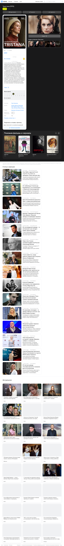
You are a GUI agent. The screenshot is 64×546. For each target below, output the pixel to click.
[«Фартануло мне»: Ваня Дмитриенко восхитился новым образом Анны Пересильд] (12, 433)
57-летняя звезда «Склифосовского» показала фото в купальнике (31, 367)
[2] (7, 95)
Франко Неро (17, 106)
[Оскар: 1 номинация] (24, 59)
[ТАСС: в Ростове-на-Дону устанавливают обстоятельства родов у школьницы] (32, 513)
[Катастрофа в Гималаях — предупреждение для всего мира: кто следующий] (52, 533)
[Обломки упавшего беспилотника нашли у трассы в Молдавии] (12, 453)
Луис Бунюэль (14, 103)
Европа (34, 154)
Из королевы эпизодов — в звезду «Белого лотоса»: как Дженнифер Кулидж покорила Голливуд (31, 311)
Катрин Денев (14, 105)
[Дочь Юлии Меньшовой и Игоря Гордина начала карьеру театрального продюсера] (32, 453)
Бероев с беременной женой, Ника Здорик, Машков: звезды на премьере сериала (32, 215)
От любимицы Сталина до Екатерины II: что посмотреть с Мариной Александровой (31, 187)
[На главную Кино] (5, 1)
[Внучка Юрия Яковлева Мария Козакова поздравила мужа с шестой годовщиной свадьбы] (52, 413)
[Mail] (2, 1)
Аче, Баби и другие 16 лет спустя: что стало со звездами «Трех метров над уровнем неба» (31, 173)
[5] (13, 95)
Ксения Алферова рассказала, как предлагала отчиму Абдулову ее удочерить (31, 284)
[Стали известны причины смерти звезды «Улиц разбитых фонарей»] (32, 473)
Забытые (6, 154)
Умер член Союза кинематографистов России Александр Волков (31, 242)
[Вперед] (59, 133)
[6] (15, 95)
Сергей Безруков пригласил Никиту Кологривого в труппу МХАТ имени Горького (32, 353)
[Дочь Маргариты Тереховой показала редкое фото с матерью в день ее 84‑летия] (32, 393)
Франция (13, 110)
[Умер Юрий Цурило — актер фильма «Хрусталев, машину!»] (12, 473)
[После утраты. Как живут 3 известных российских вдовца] (52, 433)
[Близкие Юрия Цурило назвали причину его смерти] (32, 493)
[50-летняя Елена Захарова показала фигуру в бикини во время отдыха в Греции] (52, 513)
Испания (18, 110)
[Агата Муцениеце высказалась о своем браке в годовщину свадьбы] (12, 493)
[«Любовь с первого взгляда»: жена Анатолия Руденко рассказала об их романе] (12, 393)
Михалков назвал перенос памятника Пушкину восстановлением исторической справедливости (31, 325)
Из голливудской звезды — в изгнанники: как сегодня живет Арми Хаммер (31, 229)
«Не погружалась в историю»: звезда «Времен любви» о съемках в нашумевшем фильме (31, 339)
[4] (11, 95)
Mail (2, 545)
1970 (4, 50)
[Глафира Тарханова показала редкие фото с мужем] (52, 393)
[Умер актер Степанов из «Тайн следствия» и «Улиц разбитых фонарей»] (52, 453)
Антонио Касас (17, 108)
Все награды (7, 58)
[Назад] (56, 133)
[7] (17, 95)
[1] (5, 95)
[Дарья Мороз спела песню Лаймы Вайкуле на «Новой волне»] (12, 513)
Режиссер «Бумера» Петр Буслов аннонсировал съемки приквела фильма (30, 298)
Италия (22, 110)
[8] (19, 95)
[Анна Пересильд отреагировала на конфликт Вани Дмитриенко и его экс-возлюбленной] (12, 533)
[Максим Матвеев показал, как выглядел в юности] (32, 433)
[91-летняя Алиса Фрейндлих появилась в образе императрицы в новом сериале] (52, 473)
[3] (9, 95)
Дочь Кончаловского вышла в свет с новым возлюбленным (31, 200)
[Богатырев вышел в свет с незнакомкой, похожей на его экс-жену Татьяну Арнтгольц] (12, 413)
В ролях (5, 105)
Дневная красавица (51, 154)
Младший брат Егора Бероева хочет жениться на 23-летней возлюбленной (31, 270)
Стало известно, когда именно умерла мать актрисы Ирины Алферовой (31, 256)
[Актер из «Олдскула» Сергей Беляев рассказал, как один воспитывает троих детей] (32, 413)
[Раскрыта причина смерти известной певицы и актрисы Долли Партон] (52, 493)
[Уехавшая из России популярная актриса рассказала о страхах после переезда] (32, 533)
